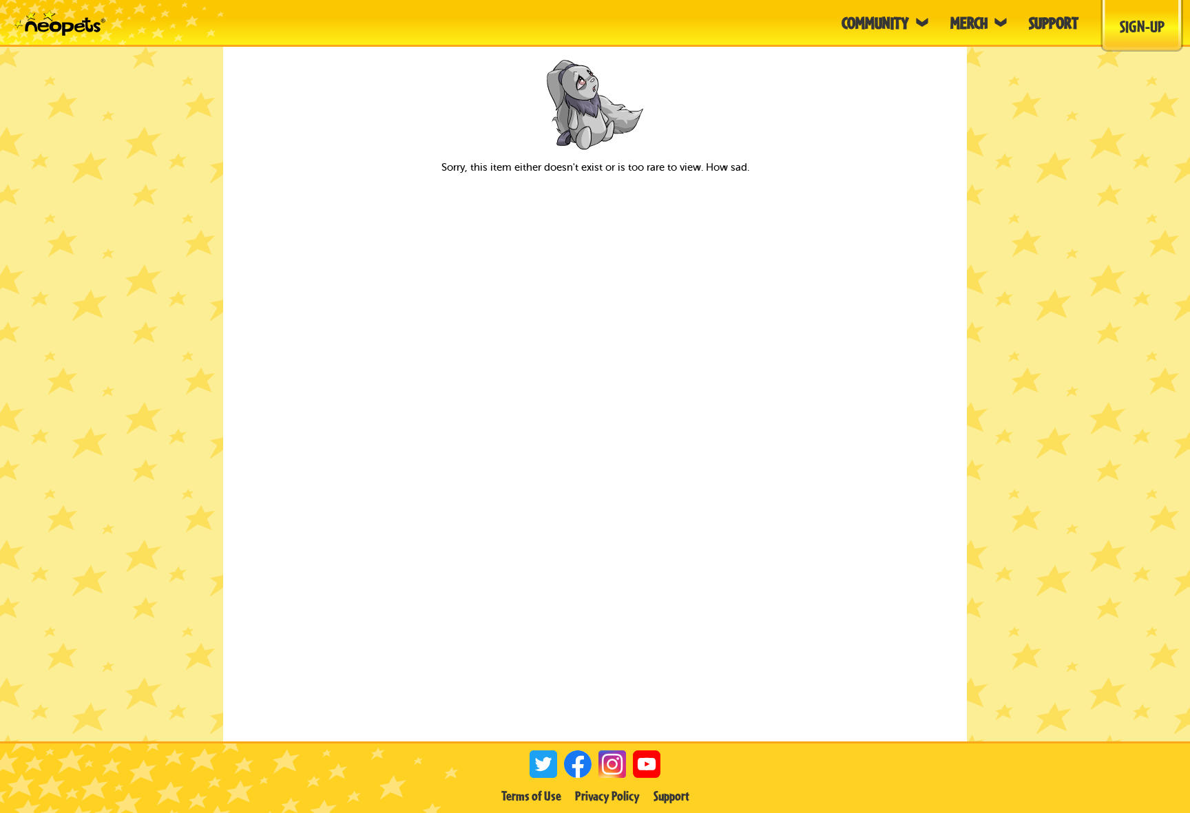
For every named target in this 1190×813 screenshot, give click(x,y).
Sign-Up (1142, 26)
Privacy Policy (607, 796)
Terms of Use (531, 796)
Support (671, 796)
